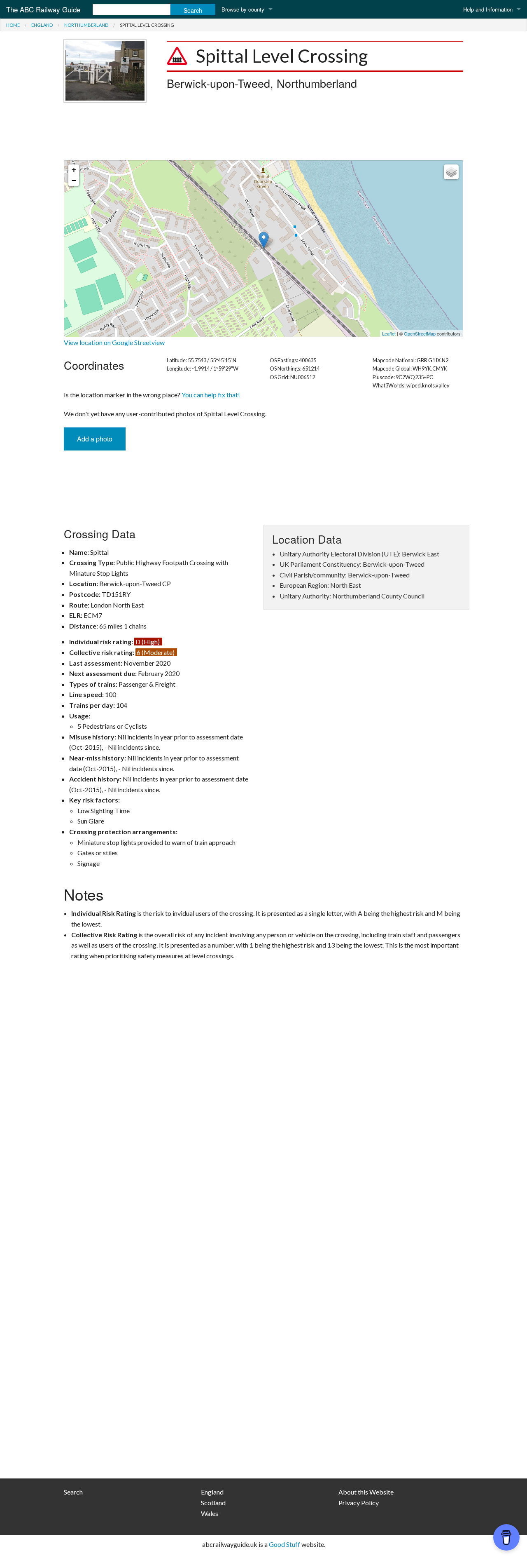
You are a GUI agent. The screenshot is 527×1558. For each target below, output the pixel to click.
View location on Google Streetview (114, 342)
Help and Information (488, 9)
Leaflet (389, 333)
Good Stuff (284, 1544)
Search (73, 1492)
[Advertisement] (263, 131)
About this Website (366, 1492)
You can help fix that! (211, 395)
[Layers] (451, 171)
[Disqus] (263, 1140)
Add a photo (94, 438)
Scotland (213, 1502)
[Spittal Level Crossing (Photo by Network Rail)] (105, 70)
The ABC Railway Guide (43, 9)
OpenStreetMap (420, 333)
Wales (209, 1513)
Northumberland (86, 25)
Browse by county (243, 9)
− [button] (74, 180)
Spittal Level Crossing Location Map (262, 248)
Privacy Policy (358, 1502)
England (42, 25)
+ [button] (74, 169)
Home (13, 25)
